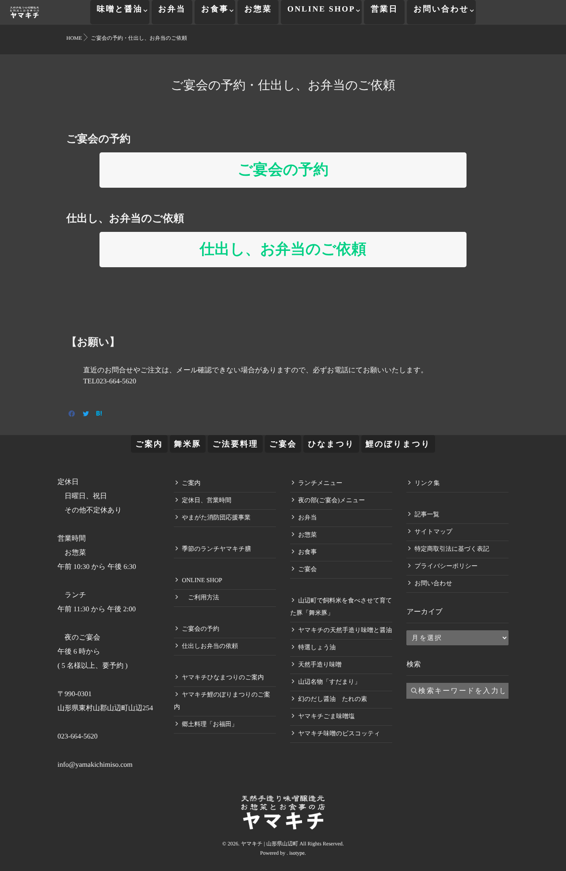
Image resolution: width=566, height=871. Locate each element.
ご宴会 (283, 443)
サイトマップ (433, 532)
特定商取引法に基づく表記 (451, 549)
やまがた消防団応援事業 (216, 518)
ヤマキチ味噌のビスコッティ (339, 734)
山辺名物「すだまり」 (329, 682)
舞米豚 (188, 443)
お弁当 (172, 8)
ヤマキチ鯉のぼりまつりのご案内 (222, 701)
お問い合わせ (441, 8)
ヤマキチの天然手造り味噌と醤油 (345, 630)
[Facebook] (71, 414)
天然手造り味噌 (319, 665)
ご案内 (149, 443)
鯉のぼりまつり (398, 443)
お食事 (215, 8)
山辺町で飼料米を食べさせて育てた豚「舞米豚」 (341, 607)
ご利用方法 (200, 598)
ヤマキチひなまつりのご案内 (223, 677)
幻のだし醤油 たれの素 (332, 699)
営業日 (384, 8)
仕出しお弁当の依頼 (210, 646)
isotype (297, 853)
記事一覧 (426, 514)
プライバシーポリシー (446, 566)
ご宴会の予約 (283, 170)
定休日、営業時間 (206, 500)
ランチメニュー (320, 483)
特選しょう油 (317, 647)
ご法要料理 (235, 443)
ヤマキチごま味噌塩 (326, 716)
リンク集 (427, 483)
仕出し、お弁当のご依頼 (282, 249)
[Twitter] (85, 414)
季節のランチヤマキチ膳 (216, 549)
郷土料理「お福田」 (209, 724)
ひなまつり (331, 443)
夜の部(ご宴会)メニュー (331, 500)
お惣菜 (258, 8)
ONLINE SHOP (321, 8)
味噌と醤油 (120, 8)
